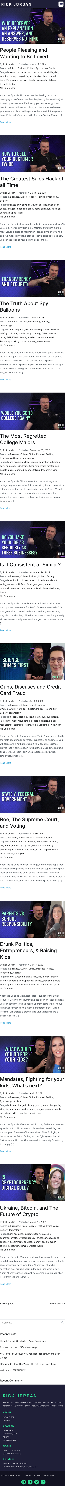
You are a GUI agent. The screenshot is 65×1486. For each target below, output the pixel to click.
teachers (45, 470)
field (2, 466)
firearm (36, 716)
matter (48, 584)
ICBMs (15, 337)
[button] (60, 4)
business (21, 72)
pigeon (20, 980)
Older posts (8, 1303)
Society (53, 68)
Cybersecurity (10, 1434)
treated (3, 592)
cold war (13, 333)
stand (8, 1113)
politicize (43, 720)
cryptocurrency (44, 1238)
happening (55, 1105)
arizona (12, 1105)
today (12, 84)
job (13, 208)
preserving (42, 80)
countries (4, 1238)
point (37, 208)
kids (19, 466)
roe (26, 849)
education (44, 462)
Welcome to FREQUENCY (13, 1370)
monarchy (17, 845)
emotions (5, 76)
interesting (5, 720)
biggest (28, 1234)
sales (54, 208)
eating (3, 584)
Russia (3, 341)
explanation (36, 76)
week (32, 1113)
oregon (54, 976)
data (20, 716)
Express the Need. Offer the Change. (19, 1347)
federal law (42, 841)
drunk (29, 976)
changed (21, 1105)
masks (24, 1109)
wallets (32, 1246)
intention (47, 76)
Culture (24, 454)
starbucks (54, 588)
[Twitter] (36, 1482)
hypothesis (52, 716)
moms (32, 1109)
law (1, 845)
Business (14, 196)
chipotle (41, 580)
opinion (27, 845)
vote (16, 853)
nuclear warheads (46, 337)
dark (15, 716)
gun (43, 716)
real (2, 724)
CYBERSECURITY (9, 708)
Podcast (22, 68)
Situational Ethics (12, 1453)
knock (23, 337)
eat (29, 204)
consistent (51, 580)
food (29, 584)
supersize (5, 212)
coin (48, 1234)
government (16, 1242)
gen (35, 584)
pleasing (32, 80)
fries (45, 204)
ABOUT (7, 1412)
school (28, 470)
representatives (16, 849)
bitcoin (36, 1234)
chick (33, 580)
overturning (48, 845)
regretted (19, 470)
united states (43, 341)
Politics (31, 68)
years (54, 470)
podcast (29, 980)
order (30, 208)
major (43, 466)
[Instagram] (43, 1482)
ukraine (24, 1246)
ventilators (44, 724)
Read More (5, 122)
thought (4, 84)
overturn (36, 845)
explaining (24, 76)
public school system (19, 984)
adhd (11, 976)
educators (55, 462)
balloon (29, 329)
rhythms (43, 588)
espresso (12, 584)
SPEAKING (9, 1425)
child (38, 1105)
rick (38, 984)
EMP (8, 337)
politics (53, 720)
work (20, 212)
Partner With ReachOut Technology (20, 1466)
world (40, 1246)
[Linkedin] (30, 1482)
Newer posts (56, 1303)
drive (24, 204)
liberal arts (33, 466)
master (50, 466)
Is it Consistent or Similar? (30, 565)
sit (59, 208)
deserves (41, 72)
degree (34, 462)
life (7, 80)
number (15, 588)
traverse (25, 341)
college (25, 462)
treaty (33, 341)
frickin (38, 204)
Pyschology (42, 68)
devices (28, 716)
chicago (25, 580)
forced (45, 1105)
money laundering (21, 720)
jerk (55, 76)
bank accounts (15, 1234)
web (53, 724)
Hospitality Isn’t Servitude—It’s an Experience (23, 1341)
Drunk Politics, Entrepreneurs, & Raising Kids (28, 950)
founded (53, 841)
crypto (14, 1238)
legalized (27, 1242)
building (38, 329)
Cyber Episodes (37, 705)
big (9, 716)
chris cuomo (14, 462)
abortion (12, 841)
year (58, 724)
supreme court (51, 849)
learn (2, 80)
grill (9, 208)
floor (23, 584)
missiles (32, 337)
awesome (20, 976)
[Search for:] (32, 1322)
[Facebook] (23, 1482)
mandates (15, 1109)
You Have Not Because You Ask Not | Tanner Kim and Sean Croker (30, 1355)
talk (51, 984)
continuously (25, 333)
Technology (6, 325)
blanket (12, 204)
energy (14, 76)
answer (12, 72)
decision (31, 72)
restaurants (32, 588)
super (52, 1242)
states (39, 849)
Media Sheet (8, 1417)
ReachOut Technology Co (15, 1463)
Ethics (13, 68)
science (9, 724)
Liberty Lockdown (11, 1450)
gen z (40, 584)
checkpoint (14, 580)
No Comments (7, 88)
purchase (45, 208)
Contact (7, 1420)
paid (57, 466)
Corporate (8, 1430)
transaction (13, 1246)
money (45, 976)
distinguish (52, 72)
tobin (35, 724)
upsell (14, 212)
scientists (18, 724)
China (46, 329)
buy (19, 204)
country (36, 333)
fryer (50, 204)
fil (33, 204)
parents (4, 980)
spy (10, 341)
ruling (32, 849)
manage (14, 80)
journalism (10, 466)
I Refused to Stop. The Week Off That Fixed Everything (28, 1364)
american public (16, 329)
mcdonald (22, 208)
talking (52, 80)
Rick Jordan (9, 64)
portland (47, 980)
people (23, 80)
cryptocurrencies (27, 1238)
